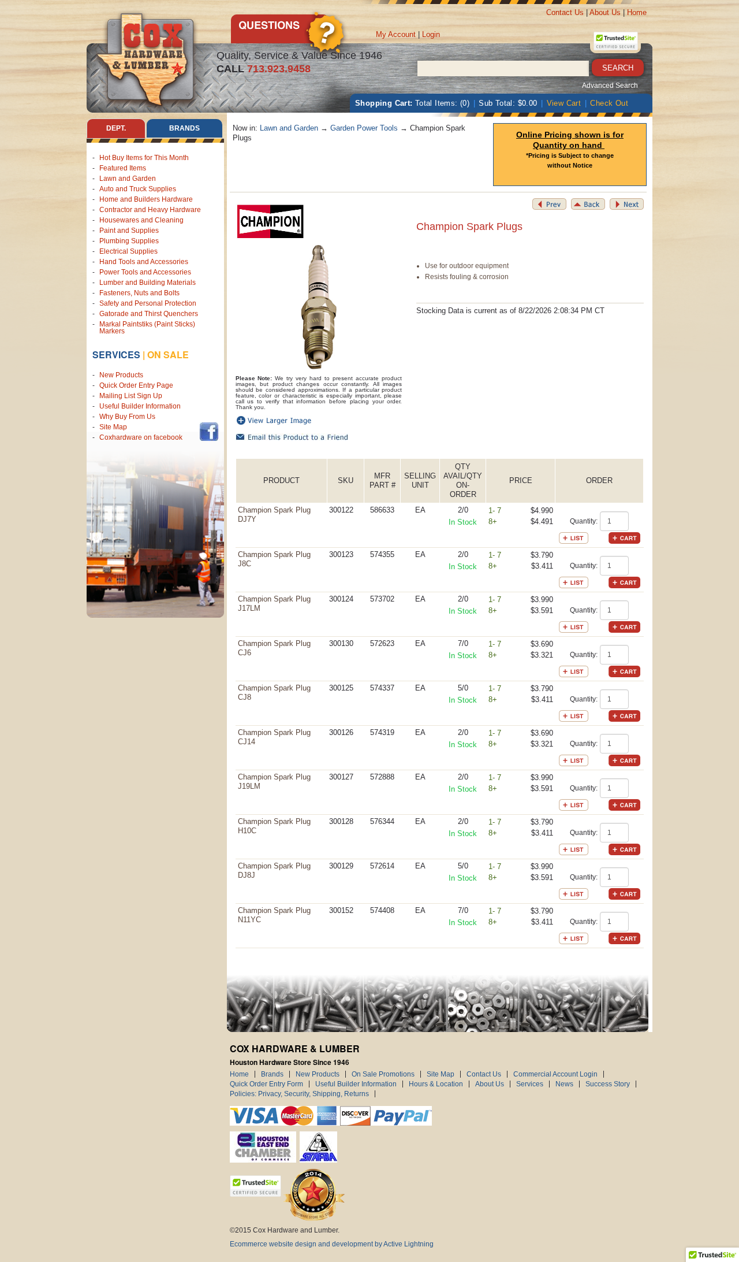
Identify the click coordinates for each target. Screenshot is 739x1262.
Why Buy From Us (127, 417)
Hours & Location (436, 1084)
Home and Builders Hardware (146, 199)
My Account (396, 34)
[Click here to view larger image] (319, 307)
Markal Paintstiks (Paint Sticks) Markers (147, 327)
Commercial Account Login (555, 1074)
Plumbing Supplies (129, 241)
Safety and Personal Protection (147, 303)
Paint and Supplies (129, 231)
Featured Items (122, 168)
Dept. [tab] (116, 128)
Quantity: (584, 521)
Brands (272, 1074)
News (564, 1084)
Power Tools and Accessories (145, 272)
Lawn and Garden (127, 179)
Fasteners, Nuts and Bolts (139, 293)
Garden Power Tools (364, 128)
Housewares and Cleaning (141, 220)
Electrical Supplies (128, 251)
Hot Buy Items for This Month (144, 158)
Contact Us (565, 12)
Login (431, 34)
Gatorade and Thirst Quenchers (148, 314)
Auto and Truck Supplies (137, 189)
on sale (168, 354)
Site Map (113, 427)
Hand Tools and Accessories (143, 262)
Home (637, 12)
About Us (605, 12)
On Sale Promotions (383, 1074)
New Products (121, 375)
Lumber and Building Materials (147, 283)
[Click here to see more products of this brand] (270, 221)
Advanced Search (610, 85)
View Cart (564, 103)
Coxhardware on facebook (142, 437)
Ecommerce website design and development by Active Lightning (332, 1244)
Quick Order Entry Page (136, 385)
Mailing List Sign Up (130, 396)
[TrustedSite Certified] (615, 41)
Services (116, 354)
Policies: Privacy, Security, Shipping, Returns (299, 1094)
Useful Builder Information (140, 406)
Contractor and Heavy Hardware (150, 210)
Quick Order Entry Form (266, 1084)
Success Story (607, 1084)
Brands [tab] (184, 128)
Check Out (609, 103)
